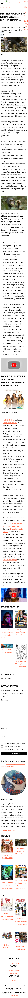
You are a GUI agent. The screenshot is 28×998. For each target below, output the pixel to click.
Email (3, 736)
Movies (8, 7)
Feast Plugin (14, 995)
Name (4, 729)
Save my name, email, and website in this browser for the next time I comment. (15, 746)
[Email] (3, 40)
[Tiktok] (3, 38)
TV (26, 12)
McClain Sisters (8, 420)
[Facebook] (1, 32)
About (14, 980)
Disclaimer (14, 973)
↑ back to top (14, 963)
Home (2, 7)
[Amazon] (1, 40)
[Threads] (1, 38)
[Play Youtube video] (14, 365)
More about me (9, 830)
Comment (5, 700)
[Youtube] (3, 32)
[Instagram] (3, 35)
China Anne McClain (10, 423)
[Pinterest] (1, 35)
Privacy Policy (14, 970)
